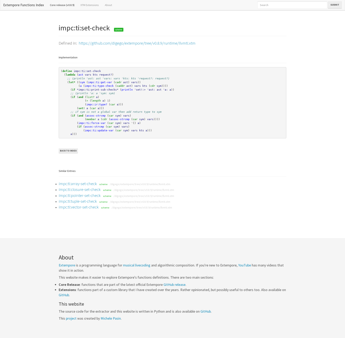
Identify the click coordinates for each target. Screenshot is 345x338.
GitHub (64, 295)
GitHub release (174, 284)
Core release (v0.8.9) (63, 5)
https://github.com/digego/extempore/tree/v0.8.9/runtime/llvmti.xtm (137, 43)
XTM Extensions (89, 5)
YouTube (244, 265)
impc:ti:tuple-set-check (78, 201)
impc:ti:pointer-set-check (80, 195)
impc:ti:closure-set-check (80, 189)
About (108, 5)
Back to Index (68, 150)
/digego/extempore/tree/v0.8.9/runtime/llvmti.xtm (140, 184)
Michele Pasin (111, 318)
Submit (334, 4)
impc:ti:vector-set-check (79, 207)
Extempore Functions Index (23, 5)
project (71, 318)
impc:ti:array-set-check (78, 183)
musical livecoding (136, 265)
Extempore (67, 265)
